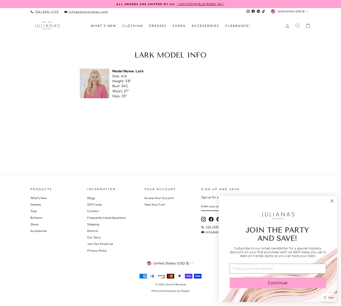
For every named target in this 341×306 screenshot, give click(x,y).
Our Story (94, 237)
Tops (33, 211)
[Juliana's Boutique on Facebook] (211, 219)
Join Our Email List (100, 244)
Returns (92, 231)
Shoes (179, 26)
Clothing (132, 26)
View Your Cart (154, 204)
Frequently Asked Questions (106, 218)
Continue (278, 282)
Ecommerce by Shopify (175, 290)
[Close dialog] (332, 200)
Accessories (205, 26)
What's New (103, 26)
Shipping (93, 224)
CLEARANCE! (237, 26)
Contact (93, 211)
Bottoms (36, 218)
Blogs (91, 198)
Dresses (158, 26)
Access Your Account (159, 198)
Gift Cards (94, 204)
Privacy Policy (97, 250)
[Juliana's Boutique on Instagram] (203, 219)
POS (154, 290)
